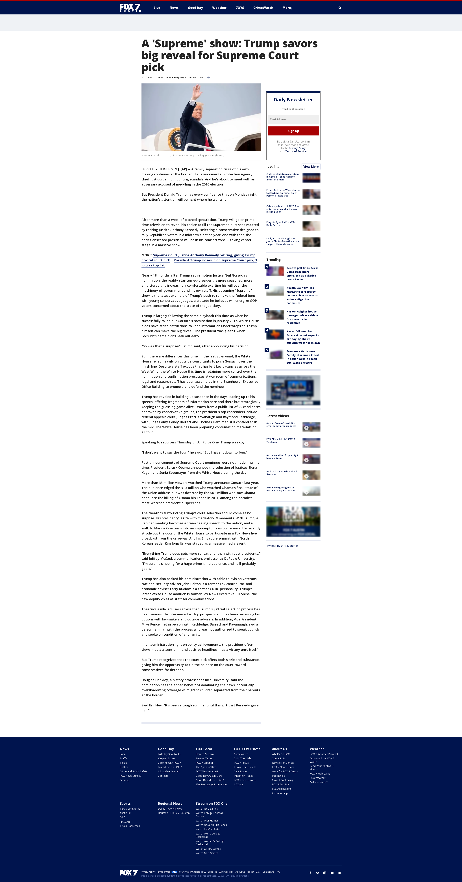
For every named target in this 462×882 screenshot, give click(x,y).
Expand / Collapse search (340, 7)
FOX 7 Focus (241, 762)
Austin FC (125, 813)
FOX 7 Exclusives (247, 749)
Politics (124, 767)
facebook (310, 873)
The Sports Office (206, 767)
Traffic (123, 758)
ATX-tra (238, 784)
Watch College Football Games (209, 814)
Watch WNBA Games (208, 848)
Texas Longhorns (130, 808)
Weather (317, 749)
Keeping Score (166, 758)
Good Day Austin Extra (209, 775)
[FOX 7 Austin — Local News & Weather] (132, 7)
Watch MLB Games (207, 820)
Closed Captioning (282, 780)
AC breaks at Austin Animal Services (281, 473)
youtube (332, 873)
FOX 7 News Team (283, 767)
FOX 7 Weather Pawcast (324, 754)
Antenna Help (280, 793)
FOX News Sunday (130, 775)
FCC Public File (280, 784)
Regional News (170, 803)
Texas (123, 762)
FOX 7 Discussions (245, 780)
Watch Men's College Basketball (208, 835)
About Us (279, 749)
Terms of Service (295, 151)
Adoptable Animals (169, 771)
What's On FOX (281, 754)
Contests (163, 775)
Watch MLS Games (207, 853)
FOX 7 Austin (147, 77)
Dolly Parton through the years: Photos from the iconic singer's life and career (282, 241)
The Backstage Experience (211, 784)
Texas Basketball (130, 826)
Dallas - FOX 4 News (170, 808)
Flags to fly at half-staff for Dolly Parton (281, 224)
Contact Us (278, 758)
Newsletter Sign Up (283, 762)
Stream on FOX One (212, 803)
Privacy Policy (297, 148)
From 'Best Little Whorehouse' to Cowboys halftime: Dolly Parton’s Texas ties (283, 192)
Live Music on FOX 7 (170, 767)
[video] (311, 427)
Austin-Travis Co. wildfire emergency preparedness (281, 424)
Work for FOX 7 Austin (285, 771)
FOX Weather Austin (207, 771)
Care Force (240, 771)
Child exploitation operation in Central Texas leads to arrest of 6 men (282, 176)
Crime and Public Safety (133, 771)
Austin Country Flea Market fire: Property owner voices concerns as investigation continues (302, 295)
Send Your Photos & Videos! (322, 767)
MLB (122, 817)
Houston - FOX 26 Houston (174, 813)
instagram (325, 873)
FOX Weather (317, 778)
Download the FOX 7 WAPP (322, 760)
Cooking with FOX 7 (169, 762)
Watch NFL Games (207, 808)
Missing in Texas (243, 775)
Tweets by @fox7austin (282, 546)
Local (123, 754)
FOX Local (204, 749)
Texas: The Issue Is (245, 767)
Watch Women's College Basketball (210, 842)
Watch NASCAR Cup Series (211, 825)
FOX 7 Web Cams (320, 773)
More (287, 8)
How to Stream (205, 754)
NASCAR (125, 821)
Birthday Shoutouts (169, 754)
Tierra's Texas (204, 758)
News (160, 77)
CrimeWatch (241, 754)
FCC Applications (281, 788)
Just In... (272, 166)
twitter (318, 873)
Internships (278, 775)
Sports (125, 803)
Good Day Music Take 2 (210, 780)
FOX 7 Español (204, 762)
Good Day (166, 749)
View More (311, 167)
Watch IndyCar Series (208, 829)
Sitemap (124, 780)
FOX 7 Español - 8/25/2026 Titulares (280, 440)
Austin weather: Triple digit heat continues (282, 457)
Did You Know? (319, 782)
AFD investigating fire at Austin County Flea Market (281, 489)
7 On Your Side (242, 758)
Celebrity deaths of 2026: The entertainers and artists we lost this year (282, 208)
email (339, 873)
